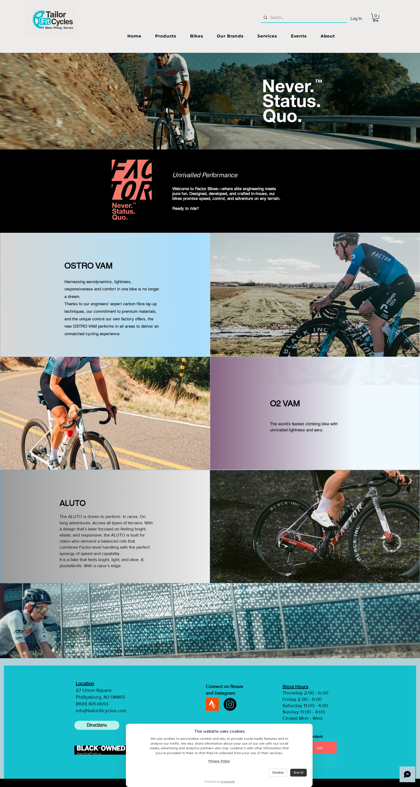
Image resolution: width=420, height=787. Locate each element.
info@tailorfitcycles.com (101, 710)
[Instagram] (230, 704)
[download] (212, 704)
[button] (376, 18)
